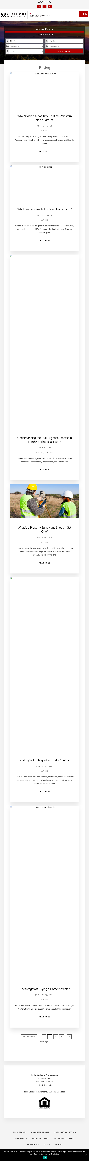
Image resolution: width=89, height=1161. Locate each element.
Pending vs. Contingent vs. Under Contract (44, 760)
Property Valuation (44, 35)
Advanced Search (44, 29)
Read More (44, 151)
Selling (49, 453)
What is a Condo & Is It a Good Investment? (44, 209)
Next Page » (44, 1042)
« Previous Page (29, 1037)
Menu (84, 14)
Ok (45, 1157)
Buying (44, 131)
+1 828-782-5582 (44, 2)
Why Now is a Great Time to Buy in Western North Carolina (44, 118)
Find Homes (64, 51)
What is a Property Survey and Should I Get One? (44, 529)
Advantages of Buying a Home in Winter (44, 989)
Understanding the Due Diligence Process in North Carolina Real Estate (44, 440)
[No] (86, 1155)
